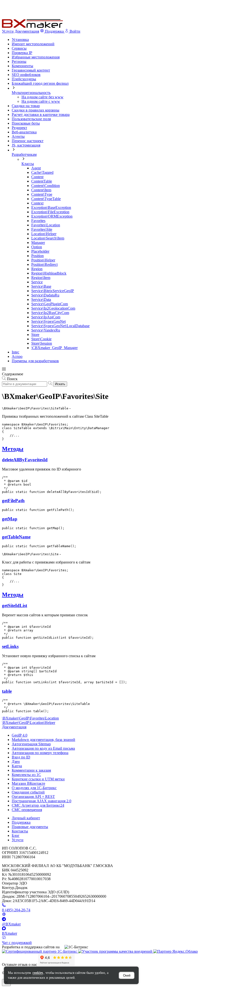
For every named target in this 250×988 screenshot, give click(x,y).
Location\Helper (43, 234)
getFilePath (13, 500)
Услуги (8, 31)
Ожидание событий (28, 792)
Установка (20, 39)
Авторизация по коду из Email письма (43, 748)
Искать (60, 384)
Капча (17, 766)
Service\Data (41, 299)
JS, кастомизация (26, 145)
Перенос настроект (27, 141)
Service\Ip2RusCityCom (50, 313)
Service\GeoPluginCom (49, 304)
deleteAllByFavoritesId (25, 459)
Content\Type (41, 194)
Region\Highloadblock (48, 273)
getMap (9, 518)
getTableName (16, 536)
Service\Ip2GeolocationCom (53, 308)
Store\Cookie (41, 339)
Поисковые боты (26, 123)
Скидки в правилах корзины (35, 110)
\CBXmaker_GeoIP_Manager (54, 348)
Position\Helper (43, 260)
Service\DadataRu (45, 295)
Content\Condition (45, 186)
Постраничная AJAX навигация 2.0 (41, 801)
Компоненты (22, 66)
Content (37, 177)
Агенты (18, 136)
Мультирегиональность (31, 93)
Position (37, 256)
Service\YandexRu (45, 330)
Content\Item (41, 190)
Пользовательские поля (31, 119)
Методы (12, 449)
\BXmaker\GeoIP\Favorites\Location (30, 718)
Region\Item (40, 278)
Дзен (16, 761)
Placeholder (40, 251)
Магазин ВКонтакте (28, 783)
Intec (15, 352)
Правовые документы (30, 827)
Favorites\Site (41, 229)
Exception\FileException (50, 212)
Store (35, 334)
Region (36, 269)
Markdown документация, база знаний (43, 740)
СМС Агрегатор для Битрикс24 (38, 805)
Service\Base (41, 286)
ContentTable (41, 181)
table (7, 691)
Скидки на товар (26, 106)
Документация (27, 31)
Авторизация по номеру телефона (40, 753)
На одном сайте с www (40, 101)
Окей (126, 975)
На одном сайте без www (42, 97)
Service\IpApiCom (45, 317)
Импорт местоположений (33, 44)
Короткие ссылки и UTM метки (38, 779)
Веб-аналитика (24, 132)
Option (36, 247)
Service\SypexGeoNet (48, 321)
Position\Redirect (44, 264)
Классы (27, 164)
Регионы (19, 61)
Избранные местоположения (36, 57)
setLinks (10, 646)
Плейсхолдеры (24, 79)
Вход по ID (21, 757)
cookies (37, 973)
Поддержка (21, 822)
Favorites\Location (45, 225)
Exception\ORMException (52, 216)
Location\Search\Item (47, 238)
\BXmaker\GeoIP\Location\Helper (28, 722)
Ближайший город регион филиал (40, 83)
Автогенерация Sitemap (31, 744)
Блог (16, 835)
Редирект (19, 128)
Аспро (17, 356)
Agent (36, 168)
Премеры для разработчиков (35, 361)
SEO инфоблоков (26, 75)
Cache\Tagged (42, 172)
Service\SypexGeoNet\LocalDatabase (60, 326)
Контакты (20, 831)
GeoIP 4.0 (19, 735)
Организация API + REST (33, 796)
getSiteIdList (14, 605)
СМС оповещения (27, 810)
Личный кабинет (26, 818)
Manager (38, 242)
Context (37, 203)
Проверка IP (22, 53)
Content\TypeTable (46, 199)
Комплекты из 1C (26, 775)
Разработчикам (24, 154)
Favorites (38, 221)
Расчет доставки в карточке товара (41, 114)
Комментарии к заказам (31, 770)
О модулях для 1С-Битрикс (34, 788)
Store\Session (41, 343)
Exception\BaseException (51, 207)
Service (37, 282)
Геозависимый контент (31, 70)
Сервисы (19, 48)
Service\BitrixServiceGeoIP (52, 291)
